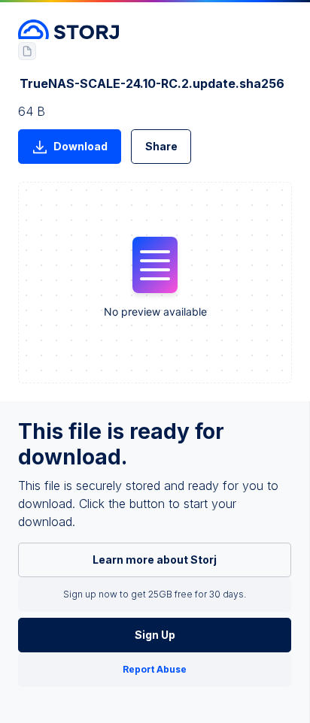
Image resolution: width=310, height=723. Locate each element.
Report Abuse (155, 669)
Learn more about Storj (155, 559)
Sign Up (155, 634)
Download (80, 146)
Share (161, 146)
